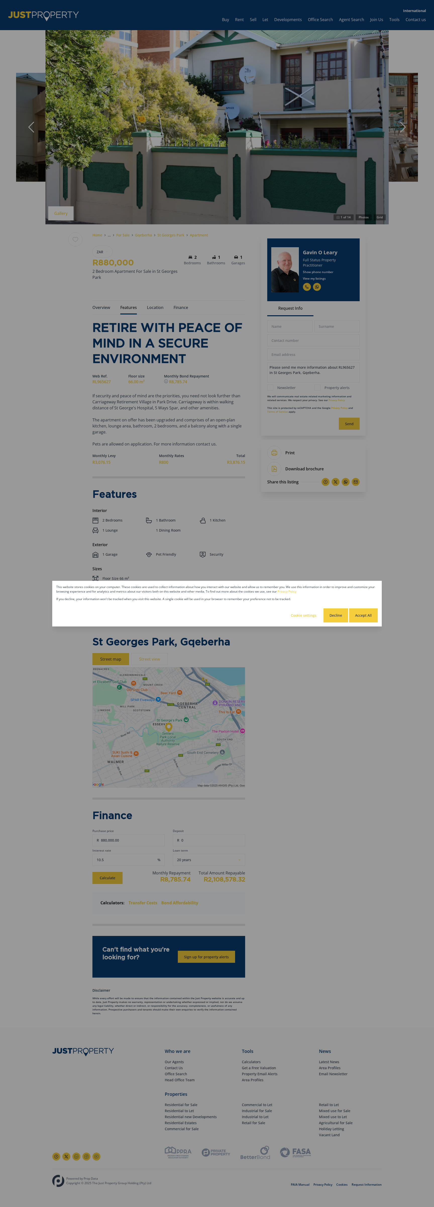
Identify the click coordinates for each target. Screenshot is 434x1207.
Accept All (363, 615)
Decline (336, 615)
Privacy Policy (287, 591)
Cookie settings (303, 615)
